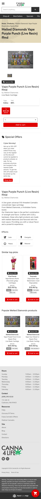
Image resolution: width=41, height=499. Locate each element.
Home (4, 23)
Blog (3, 431)
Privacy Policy (5, 472)
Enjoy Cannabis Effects (10, 417)
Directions (5, 437)
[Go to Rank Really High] (20, 495)
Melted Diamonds (12, 334)
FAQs (3, 410)
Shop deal (8, 180)
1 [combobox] (5, 120)
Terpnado (33, 276)
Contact (4, 434)
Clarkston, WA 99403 (9, 402)
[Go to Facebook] (3, 458)
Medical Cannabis (8, 420)
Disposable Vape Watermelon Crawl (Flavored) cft (33, 281)
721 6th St (5, 400)
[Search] (35, 9)
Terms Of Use (15, 472)
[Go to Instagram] (7, 458)
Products (10, 23)
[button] (3, 3)
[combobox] (16, 9)
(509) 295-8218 (7, 397)
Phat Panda (12, 276)
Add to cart (20, 125)
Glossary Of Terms (8, 413)
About (4, 427)
